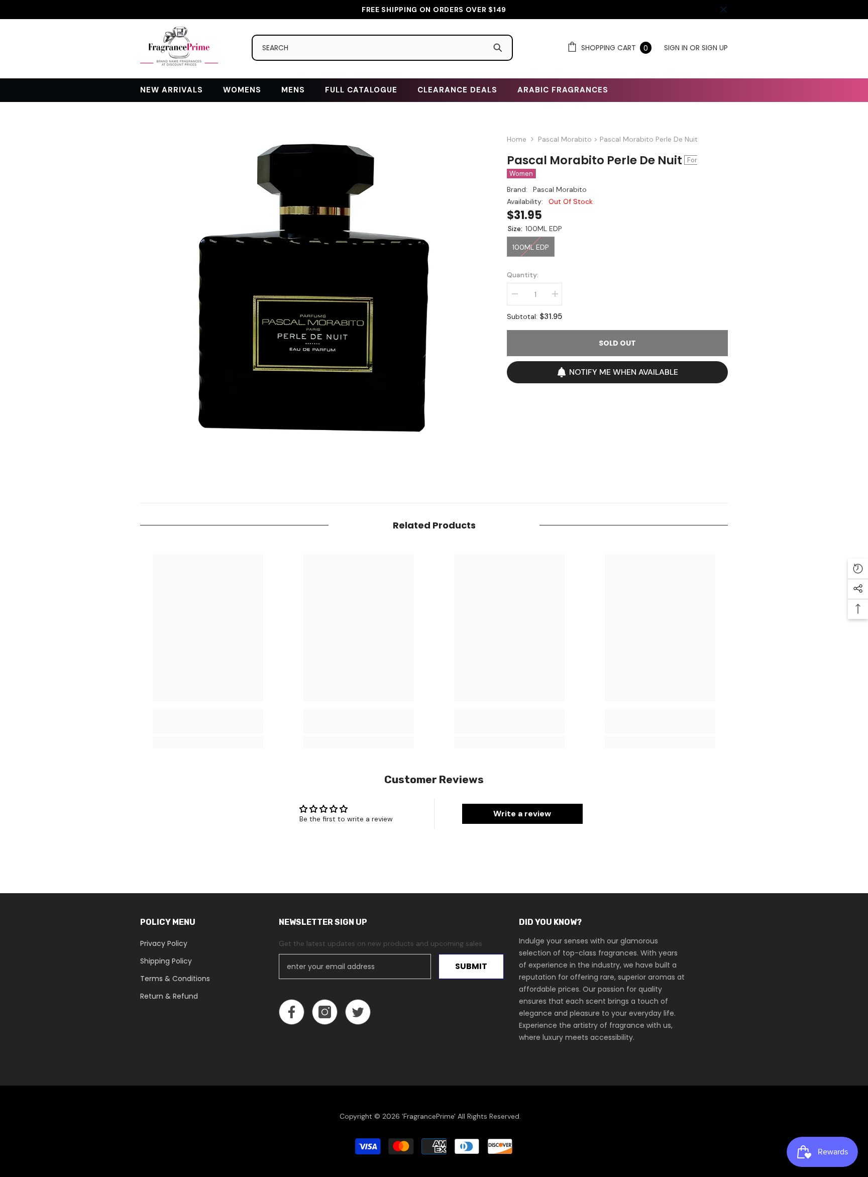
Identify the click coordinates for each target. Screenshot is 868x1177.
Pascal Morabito (560, 189)
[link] (208, 727)
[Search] (387, 48)
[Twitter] (358, 1012)
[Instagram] (325, 1012)
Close (723, 10)
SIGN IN (677, 48)
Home (516, 139)
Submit (471, 966)
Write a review (522, 813)
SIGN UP (715, 48)
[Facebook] (291, 1012)
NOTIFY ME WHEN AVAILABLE (623, 372)
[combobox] (372, 47)
